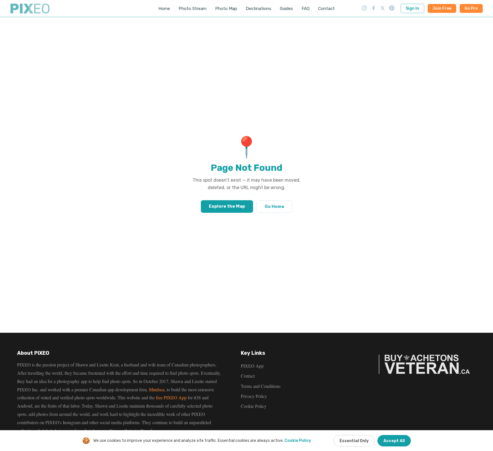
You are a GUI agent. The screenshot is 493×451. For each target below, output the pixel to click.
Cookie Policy (253, 406)
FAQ (306, 8)
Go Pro (471, 8)
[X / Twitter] (382, 8)
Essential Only (354, 440)
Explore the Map (227, 206)
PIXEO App (252, 366)
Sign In (412, 8)
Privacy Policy (254, 396)
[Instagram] (364, 8)
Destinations (258, 8)
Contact (326, 8)
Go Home (274, 206)
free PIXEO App (171, 397)
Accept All (394, 440)
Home (164, 8)
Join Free (442, 8)
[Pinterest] (391, 8)
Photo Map (226, 8)
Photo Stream (193, 8)
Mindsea (156, 389)
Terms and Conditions (260, 386)
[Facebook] (373, 8)
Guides (286, 8)
